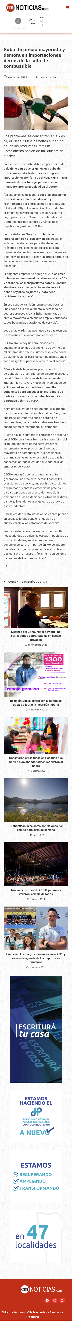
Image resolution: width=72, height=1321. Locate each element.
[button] (67, 8)
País (55, 77)
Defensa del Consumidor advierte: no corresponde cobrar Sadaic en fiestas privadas (36, 635)
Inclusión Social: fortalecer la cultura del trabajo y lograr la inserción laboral (35, 702)
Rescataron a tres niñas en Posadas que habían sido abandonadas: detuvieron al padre (36, 761)
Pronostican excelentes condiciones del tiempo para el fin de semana (36, 827)
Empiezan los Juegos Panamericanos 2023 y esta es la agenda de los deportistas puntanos (36, 958)
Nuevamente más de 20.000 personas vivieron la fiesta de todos (36, 892)
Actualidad (41, 77)
